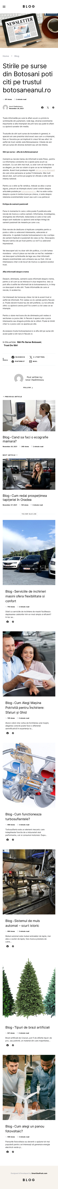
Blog (29, 7)
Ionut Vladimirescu (16, 106)
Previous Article (13, 397)
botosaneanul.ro (28, 191)
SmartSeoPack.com (39, 1173)
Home (6, 56)
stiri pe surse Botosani (45, 170)
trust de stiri (11, 345)
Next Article (9, 455)
